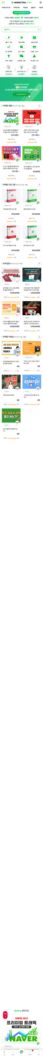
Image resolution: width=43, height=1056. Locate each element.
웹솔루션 (33, 7)
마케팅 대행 (16, 7)
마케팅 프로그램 (6, 7)
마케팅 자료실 (8, 337)
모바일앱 (25, 7)
